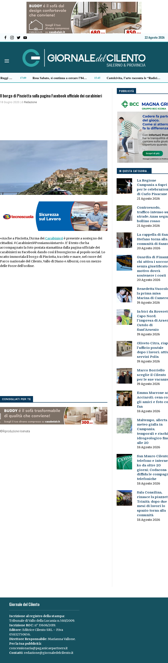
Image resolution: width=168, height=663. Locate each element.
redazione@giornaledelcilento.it (48, 653)
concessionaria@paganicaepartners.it (38, 648)
